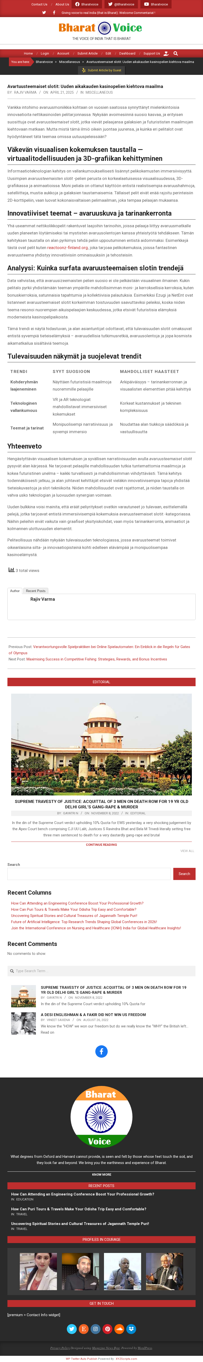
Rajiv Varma (42, 599)
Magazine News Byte (106, 1348)
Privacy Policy (60, 1348)
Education (24, 1199)
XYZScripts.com (126, 1359)
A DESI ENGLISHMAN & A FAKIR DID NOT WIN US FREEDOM (93, 1015)
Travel (21, 1214)
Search (13, 864)
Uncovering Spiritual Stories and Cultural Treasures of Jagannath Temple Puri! (74, 915)
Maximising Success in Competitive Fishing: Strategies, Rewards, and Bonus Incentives (96, 659)
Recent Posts (36, 591)
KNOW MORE (101, 1174)
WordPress (145, 1348)
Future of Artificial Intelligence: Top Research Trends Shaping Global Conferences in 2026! (84, 922)
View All (187, 851)
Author (15, 591)
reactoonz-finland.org (67, 247)
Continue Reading (101, 845)
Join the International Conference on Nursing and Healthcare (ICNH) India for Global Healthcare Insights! (96, 928)
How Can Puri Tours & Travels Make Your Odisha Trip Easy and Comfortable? (73, 909)
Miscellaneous (99, 92)
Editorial (138, 813)
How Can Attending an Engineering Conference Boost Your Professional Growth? (77, 903)
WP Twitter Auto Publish (81, 1359)
